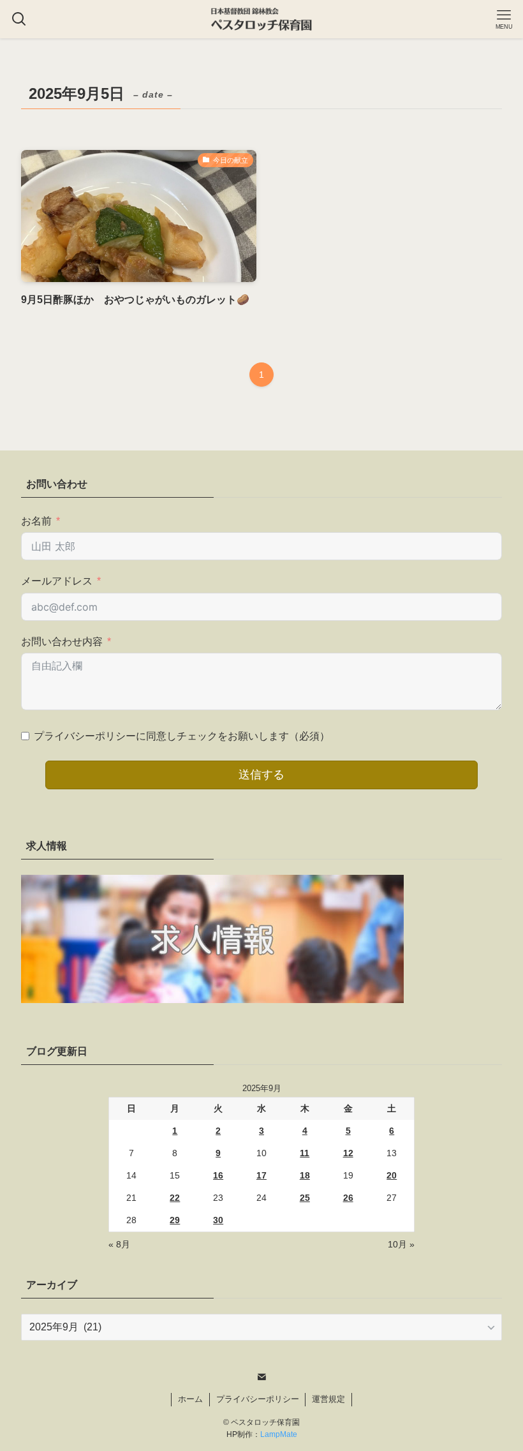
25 (305, 1198)
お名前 (36, 521)
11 (304, 1153)
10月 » (401, 1244)
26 (348, 1198)
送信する (261, 774)
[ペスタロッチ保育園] (261, 19)
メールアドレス (56, 581)
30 (218, 1220)
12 (348, 1153)
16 (218, 1175)
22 (175, 1198)
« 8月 (119, 1244)
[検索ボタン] (19, 19)
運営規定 (328, 1399)
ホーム (190, 1399)
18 (305, 1175)
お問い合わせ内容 (62, 641)
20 (392, 1175)
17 (261, 1175)
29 (175, 1220)
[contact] (261, 1377)
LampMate (278, 1434)
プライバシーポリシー (257, 1399)
